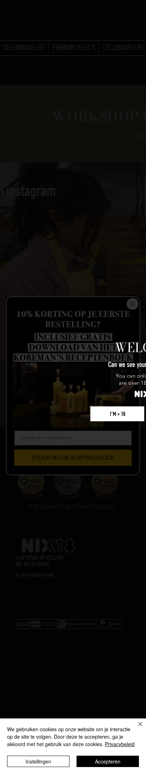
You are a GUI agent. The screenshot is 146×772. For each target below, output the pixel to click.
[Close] (136, 728)
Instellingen (38, 761)
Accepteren (107, 761)
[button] (117, 413)
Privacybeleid (120, 744)
